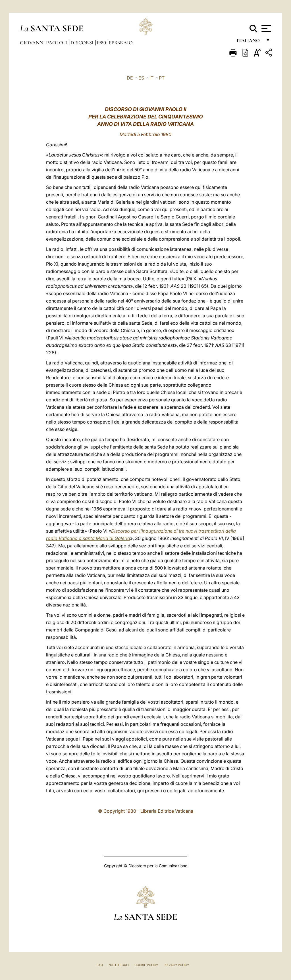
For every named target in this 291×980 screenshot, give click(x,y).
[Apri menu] (265, 28)
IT (151, 78)
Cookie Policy (146, 965)
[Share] (269, 54)
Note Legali (119, 965)
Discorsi (82, 42)
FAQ (100, 965)
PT (162, 78)
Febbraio (121, 42)
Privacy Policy (176, 965)
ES (141, 78)
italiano (249, 41)
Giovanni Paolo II (44, 42)
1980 (101, 42)
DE (130, 78)
